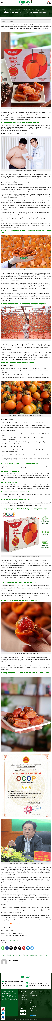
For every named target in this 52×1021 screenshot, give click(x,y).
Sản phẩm (23, 997)
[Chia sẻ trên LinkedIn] (28, 948)
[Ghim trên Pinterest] (24, 948)
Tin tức (22, 1001)
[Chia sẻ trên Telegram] (32, 948)
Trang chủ (6, 10)
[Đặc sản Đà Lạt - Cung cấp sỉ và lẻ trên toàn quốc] (26, 3)
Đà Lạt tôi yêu (13, 10)
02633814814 (10, 938)
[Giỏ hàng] (50, 3)
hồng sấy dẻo (11, 955)
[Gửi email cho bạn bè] (19, 948)
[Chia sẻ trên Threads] (15, 948)
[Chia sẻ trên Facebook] (7, 948)
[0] (47, 2)
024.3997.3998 (45, 985)
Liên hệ (22, 1004)
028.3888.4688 (7, 987)
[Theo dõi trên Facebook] (21, 1011)
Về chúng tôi (24, 995)
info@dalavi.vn (32, 983)
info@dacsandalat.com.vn (12, 940)
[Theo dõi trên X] (21, 1014)
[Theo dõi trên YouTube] (24, 1014)
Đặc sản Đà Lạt (30, 954)
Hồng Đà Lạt (5, 955)
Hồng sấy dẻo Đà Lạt (19, 955)
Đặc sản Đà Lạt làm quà (38, 954)
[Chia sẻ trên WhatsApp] (3, 948)
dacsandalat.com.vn (12, 942)
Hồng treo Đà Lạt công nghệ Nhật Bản (39, 955)
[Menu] (2, 3)
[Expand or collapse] (49, 21)
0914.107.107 (19, 938)
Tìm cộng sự (24, 999)
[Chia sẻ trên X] (11, 948)
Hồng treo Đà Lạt (27, 955)
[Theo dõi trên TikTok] (24, 1011)
